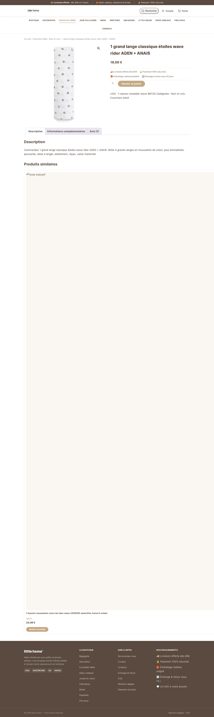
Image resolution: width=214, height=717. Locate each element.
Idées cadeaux (163, 20)
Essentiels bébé (67, 20)
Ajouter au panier (131, 83)
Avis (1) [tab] (94, 131)
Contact (122, 661)
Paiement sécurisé (127, 689)
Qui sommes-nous (127, 656)
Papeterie (115, 20)
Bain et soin (54, 39)
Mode (103, 20)
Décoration (49, 20)
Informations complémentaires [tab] (66, 131)
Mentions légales (126, 684)
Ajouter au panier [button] (37, 629)
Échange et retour (126, 673)
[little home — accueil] (33, 11)
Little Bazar (145, 20)
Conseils (107, 29)
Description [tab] (35, 131)
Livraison (122, 667)
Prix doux (180, 20)
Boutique (34, 20)
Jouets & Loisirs (88, 20)
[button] (98, 48)
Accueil (27, 39)
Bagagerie (129, 20)
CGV (120, 678)
